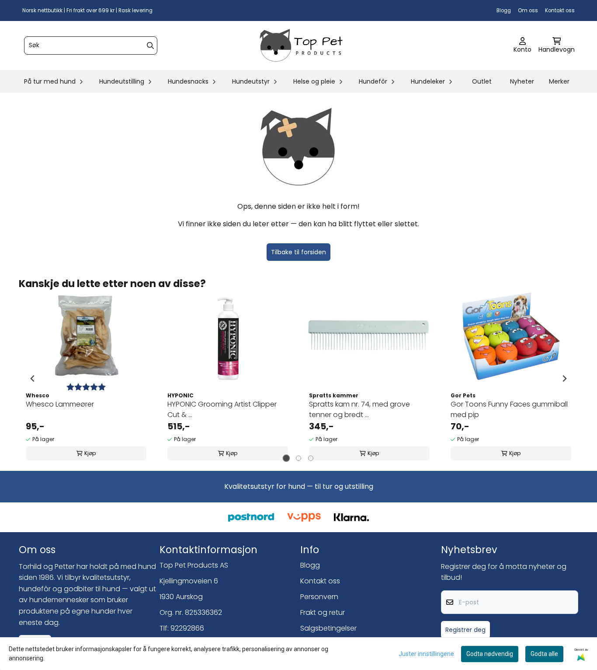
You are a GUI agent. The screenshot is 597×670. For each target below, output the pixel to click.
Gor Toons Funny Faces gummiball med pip (509, 409)
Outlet (482, 81)
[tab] (286, 458)
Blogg (503, 10)
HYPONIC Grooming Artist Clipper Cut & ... (222, 409)
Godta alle (544, 653)
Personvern (319, 597)
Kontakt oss (560, 10)
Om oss (528, 10)
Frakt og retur (322, 612)
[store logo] (301, 45)
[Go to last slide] (33, 379)
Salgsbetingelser (328, 628)
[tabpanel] (86, 378)
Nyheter (522, 81)
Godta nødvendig (489, 653)
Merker (559, 81)
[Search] (150, 45)
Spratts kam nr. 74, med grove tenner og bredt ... (359, 409)
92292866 (187, 628)
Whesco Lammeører (60, 404)
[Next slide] (564, 379)
